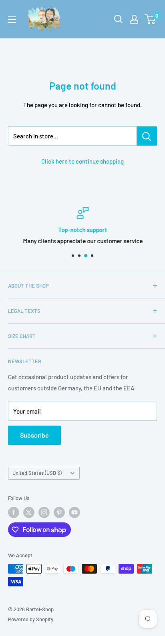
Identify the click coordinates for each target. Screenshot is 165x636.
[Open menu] (12, 19)
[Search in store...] (147, 136)
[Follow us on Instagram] (44, 512)
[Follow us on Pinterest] (59, 512)
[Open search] (118, 19)
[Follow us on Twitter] (28, 512)
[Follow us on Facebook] (13, 512)
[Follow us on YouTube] (74, 512)
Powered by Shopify (30, 619)
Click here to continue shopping (82, 161)
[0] (150, 19)
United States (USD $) (37, 473)
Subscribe (34, 435)
